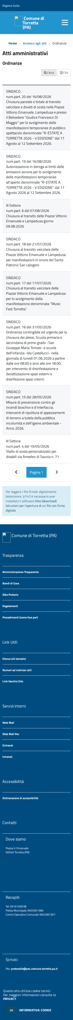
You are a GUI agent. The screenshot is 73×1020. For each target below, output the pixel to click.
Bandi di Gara (10, 583)
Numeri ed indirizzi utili (17, 670)
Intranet (7, 757)
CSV (65, 72)
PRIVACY (9, 998)
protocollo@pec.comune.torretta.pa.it (34, 968)
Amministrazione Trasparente (20, 572)
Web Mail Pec (10, 734)
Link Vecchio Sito (12, 681)
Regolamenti (10, 606)
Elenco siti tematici (14, 659)
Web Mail (8, 722)
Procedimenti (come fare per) (20, 617)
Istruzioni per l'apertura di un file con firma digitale (35, 508)
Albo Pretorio (10, 594)
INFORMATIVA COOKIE (35, 1010)
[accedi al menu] (65, 22)
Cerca (50, 72)
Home (13, 43)
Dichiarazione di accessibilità (20, 798)
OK (11, 1010)
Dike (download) (46, 501)
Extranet (7, 745)
